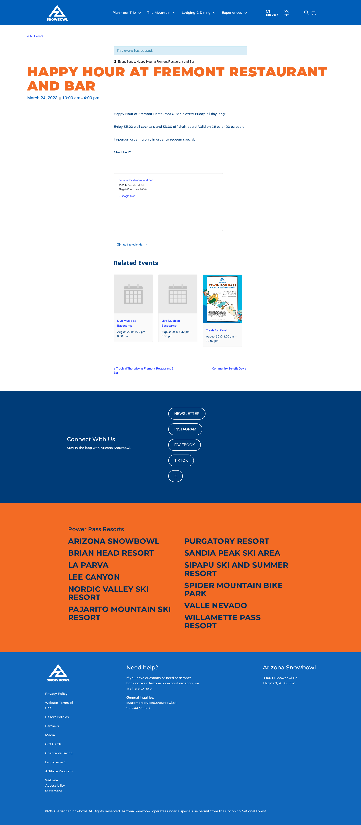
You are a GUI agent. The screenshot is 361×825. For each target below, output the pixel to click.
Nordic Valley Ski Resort (108, 593)
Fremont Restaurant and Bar (135, 180)
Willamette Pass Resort (222, 621)
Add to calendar (133, 244)
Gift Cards (53, 744)
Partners (52, 726)
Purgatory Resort (226, 541)
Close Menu (353, 33)
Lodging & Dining (196, 13)
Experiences (232, 13)
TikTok (181, 460)
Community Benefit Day (229, 368)
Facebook (184, 445)
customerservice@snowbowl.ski (151, 703)
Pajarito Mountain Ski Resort (119, 613)
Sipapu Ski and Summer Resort (236, 569)
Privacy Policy (56, 694)
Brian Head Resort (111, 552)
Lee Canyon (94, 577)
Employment (55, 762)
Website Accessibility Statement (55, 785)
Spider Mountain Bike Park (233, 589)
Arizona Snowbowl (113, 541)
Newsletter (186, 413)
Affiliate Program (59, 771)
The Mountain (158, 13)
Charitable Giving (59, 753)
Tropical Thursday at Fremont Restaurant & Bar (144, 370)
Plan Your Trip (124, 13)
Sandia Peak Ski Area (232, 552)
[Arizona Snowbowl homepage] (66, 12)
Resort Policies (57, 717)
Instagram (185, 429)
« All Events (35, 36)
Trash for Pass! (216, 330)
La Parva (88, 565)
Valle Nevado (215, 605)
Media (50, 735)
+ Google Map (126, 196)
